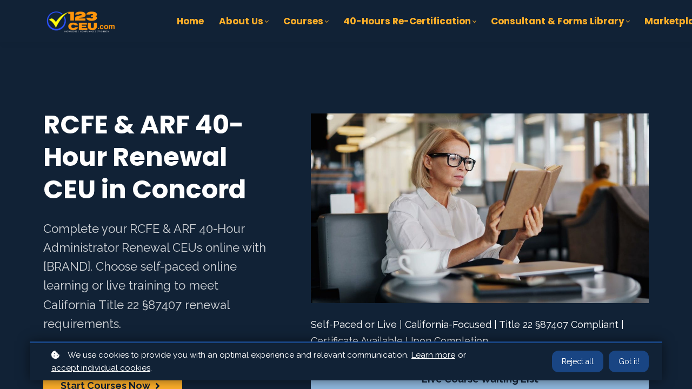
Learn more (433, 355)
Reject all (578, 361)
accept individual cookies (100, 368)
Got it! (628, 361)
